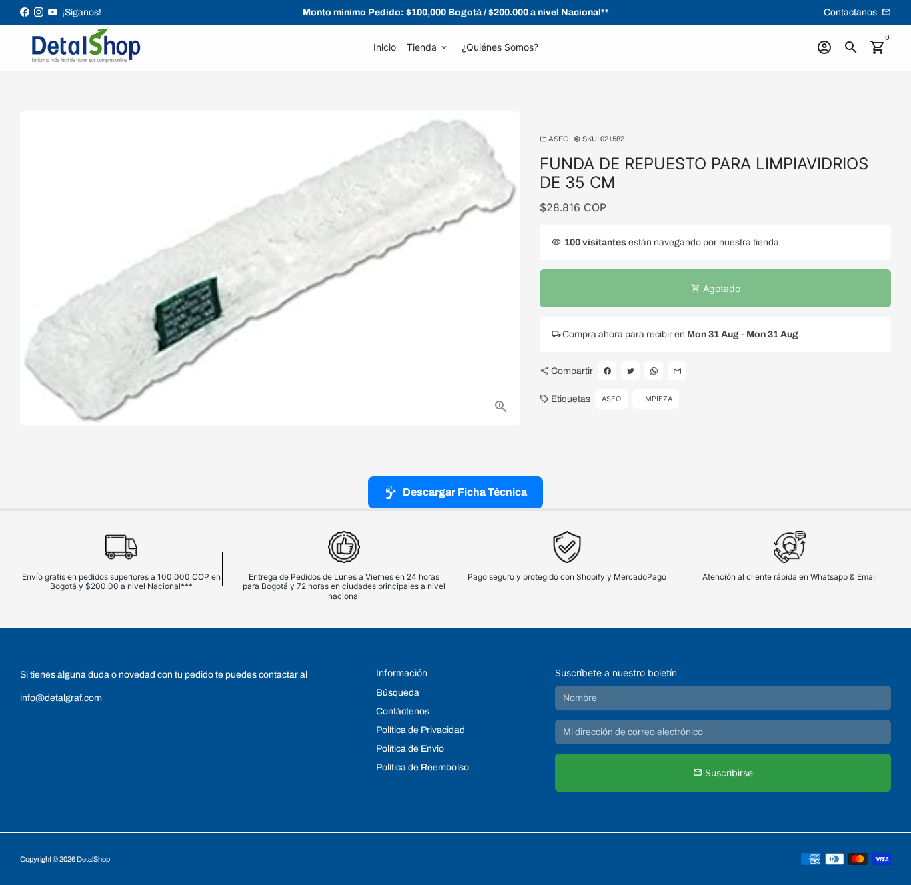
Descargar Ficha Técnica (465, 492)
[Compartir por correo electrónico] (677, 371)
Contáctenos (402, 711)
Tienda (428, 47)
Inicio (384, 47)
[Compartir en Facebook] (607, 371)
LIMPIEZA (655, 399)
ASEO (554, 139)
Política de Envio (410, 749)
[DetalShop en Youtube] (52, 12)
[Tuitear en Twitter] (630, 371)
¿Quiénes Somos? (500, 47)
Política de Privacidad (420, 730)
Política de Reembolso (422, 767)
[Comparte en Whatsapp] (653, 371)
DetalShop (93, 859)
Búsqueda (397, 693)
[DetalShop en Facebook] (24, 12)
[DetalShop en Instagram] (38, 12)
